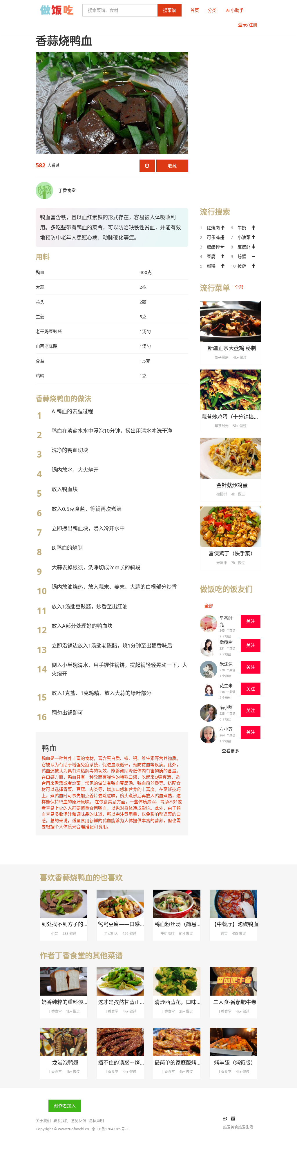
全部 (239, 287)
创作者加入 (65, 1106)
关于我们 (43, 1120)
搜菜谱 (169, 10)
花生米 (226, 685)
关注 (250, 621)
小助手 (237, 10)
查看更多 (230, 751)
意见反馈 (78, 1120)
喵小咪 (226, 707)
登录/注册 (247, 25)
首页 (194, 10)
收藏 (172, 166)
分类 (212, 10)
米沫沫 (226, 664)
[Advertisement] (231, 110)
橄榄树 (226, 642)
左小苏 (226, 729)
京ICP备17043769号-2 (110, 1128)
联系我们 (60, 1120)
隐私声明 (96, 1120)
